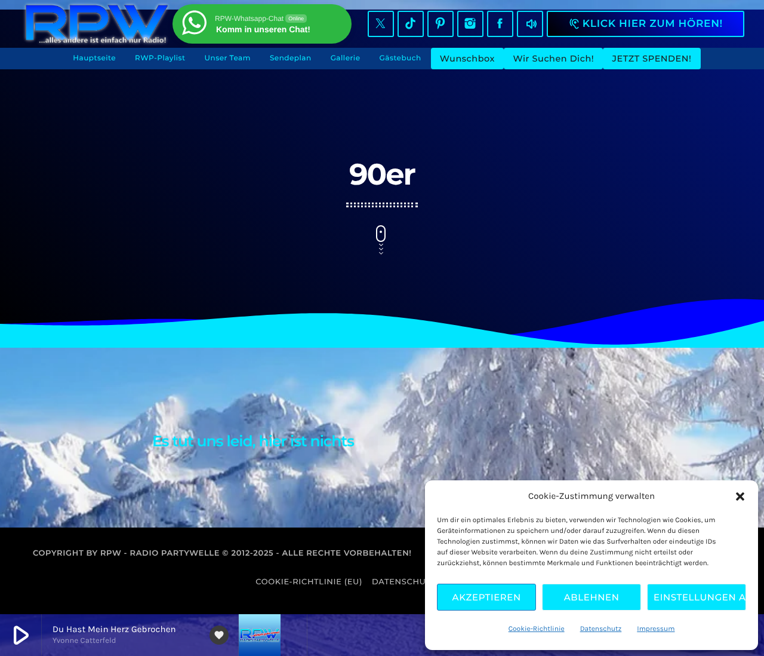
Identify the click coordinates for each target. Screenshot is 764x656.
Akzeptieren (486, 597)
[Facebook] (500, 24)
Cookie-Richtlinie (537, 629)
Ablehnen (592, 597)
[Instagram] (470, 24)
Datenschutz (601, 629)
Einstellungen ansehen (700, 597)
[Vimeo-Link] (96, 24)
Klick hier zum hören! (645, 24)
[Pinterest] (440, 24)
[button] (740, 496)
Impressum (655, 629)
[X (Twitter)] (381, 24)
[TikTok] (411, 24)
